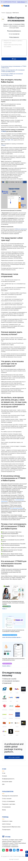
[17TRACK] (5, 6)
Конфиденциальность (8, 778)
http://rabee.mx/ (14, 37)
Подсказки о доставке (8, 804)
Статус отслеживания (8, 801)
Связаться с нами (7, 821)
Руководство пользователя (10, 795)
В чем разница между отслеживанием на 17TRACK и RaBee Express (13, 67)
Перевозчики (9, 12)
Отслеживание (6, 807)
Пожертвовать (6, 829)
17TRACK (3, 131)
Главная (3, 12)
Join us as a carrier (14, 757)
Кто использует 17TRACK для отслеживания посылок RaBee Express (12, 74)
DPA (3, 784)
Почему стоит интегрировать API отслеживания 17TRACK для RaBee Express (12, 70)
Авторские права (7, 781)
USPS (2, 139)
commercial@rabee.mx (14, 31)
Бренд (4, 809)
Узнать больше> (21, 1)
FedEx (9, 139)
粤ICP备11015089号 (14, 859)
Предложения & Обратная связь (11, 826)
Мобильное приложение (21, 229)
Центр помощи (6, 824)
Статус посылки (6, 798)
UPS (6, 139)
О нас (3, 773)
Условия (4, 776)
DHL (12, 139)
